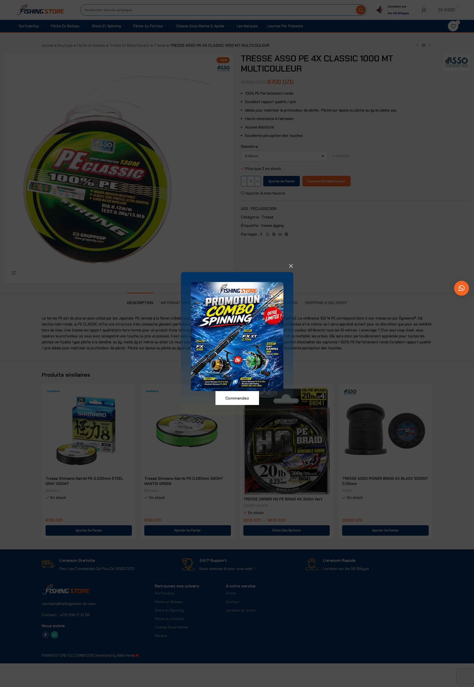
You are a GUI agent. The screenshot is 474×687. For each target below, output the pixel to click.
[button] (461, 288)
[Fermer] (291, 266)
